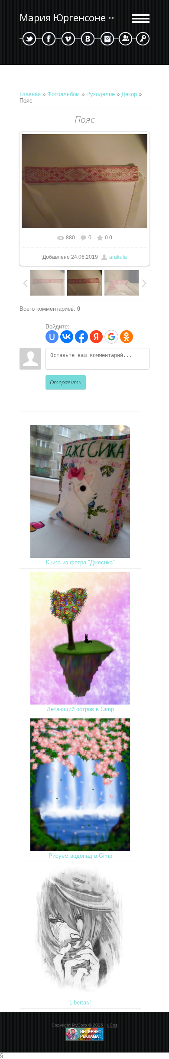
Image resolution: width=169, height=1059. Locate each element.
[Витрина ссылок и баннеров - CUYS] (84, 1039)
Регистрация (125, 38)
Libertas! (80, 1002)
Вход (143, 38)
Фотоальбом (63, 94)
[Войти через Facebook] (81, 336)
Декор (129, 94)
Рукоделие (100, 94)
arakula (118, 257)
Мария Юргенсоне (63, 17)
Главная (30, 94)
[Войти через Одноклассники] (126, 336)
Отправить (65, 382)
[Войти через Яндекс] (96, 336)
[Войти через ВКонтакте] (66, 336)
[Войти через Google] (111, 337)
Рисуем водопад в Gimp (80, 856)
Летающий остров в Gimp (80, 709)
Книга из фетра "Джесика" (80, 562)
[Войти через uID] (52, 336)
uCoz (112, 1025)
